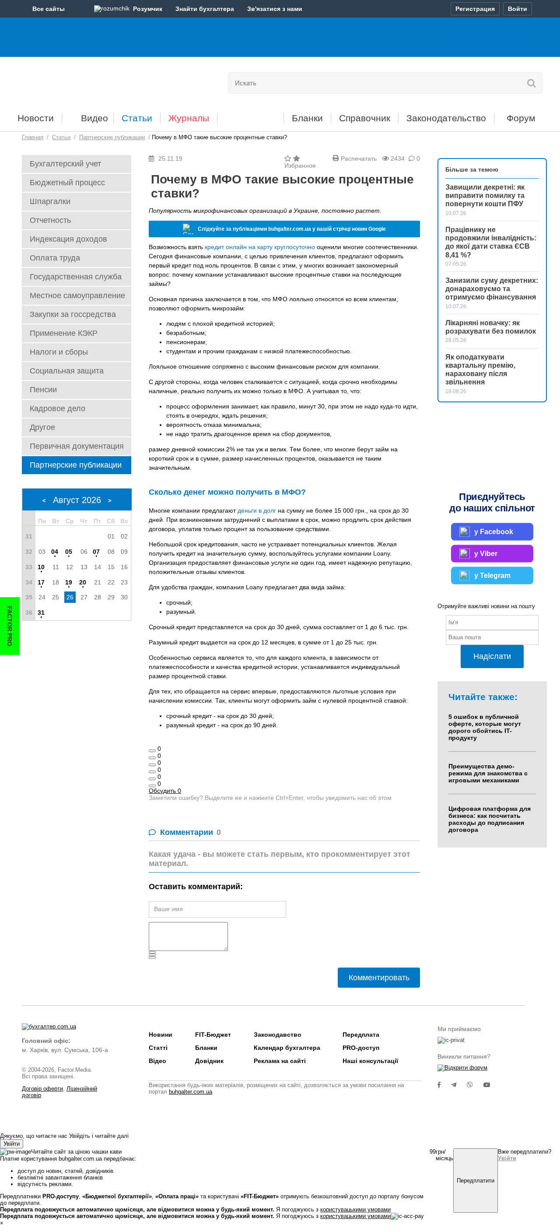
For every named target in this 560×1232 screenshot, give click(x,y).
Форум (521, 118)
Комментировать (379, 977)
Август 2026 (77, 500)
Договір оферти (42, 1088)
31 (41, 612)
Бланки (307, 118)
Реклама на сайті (280, 1060)
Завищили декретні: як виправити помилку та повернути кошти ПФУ (485, 195)
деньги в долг (257, 510)
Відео (157, 1060)
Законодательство (446, 118)
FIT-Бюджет (250, 115)
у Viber (485, 553)
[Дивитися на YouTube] (491, 1084)
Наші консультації (370, 1060)
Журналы (188, 118)
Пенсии (43, 389)
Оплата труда (55, 257)
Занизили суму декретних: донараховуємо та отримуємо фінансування (491, 289)
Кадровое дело (57, 408)
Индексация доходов (68, 239)
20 (82, 582)
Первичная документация (77, 446)
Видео (94, 118)
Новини (160, 1034)
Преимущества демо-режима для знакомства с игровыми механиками (488, 773)
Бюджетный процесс (67, 182)
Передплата (361, 1034)
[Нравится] (152, 751)
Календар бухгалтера (287, 1047)
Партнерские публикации (76, 465)
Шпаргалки (50, 201)
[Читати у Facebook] (444, 1084)
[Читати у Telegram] (459, 1084)
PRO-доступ (361, 1047)
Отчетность (50, 220)
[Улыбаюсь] (152, 758)
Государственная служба (76, 276)
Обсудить (165, 790)
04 (54, 551)
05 (68, 551)
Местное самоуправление (77, 295)
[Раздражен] (152, 779)
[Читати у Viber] (475, 1084)
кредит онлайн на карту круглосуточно (260, 246)
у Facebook (493, 531)
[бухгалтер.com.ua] (82, 81)
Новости (36, 118)
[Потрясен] (152, 765)
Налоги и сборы (59, 352)
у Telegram (492, 575)
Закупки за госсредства (73, 314)
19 (68, 582)
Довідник (209, 1060)
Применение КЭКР (64, 333)
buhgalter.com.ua (190, 1091)
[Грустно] (152, 772)
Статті (158, 1047)
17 (41, 582)
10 (41, 566)
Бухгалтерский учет (65, 163)
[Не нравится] (152, 786)
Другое (42, 427)
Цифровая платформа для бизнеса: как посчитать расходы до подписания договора (489, 819)
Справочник (364, 118)
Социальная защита (67, 370)
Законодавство (277, 1034)
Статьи (137, 118)
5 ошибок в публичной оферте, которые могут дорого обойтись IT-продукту (484, 727)
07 (96, 551)
